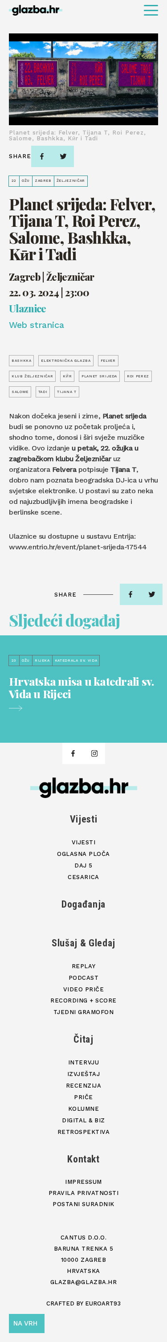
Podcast (84, 977)
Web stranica (36, 324)
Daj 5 (83, 865)
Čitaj (83, 1039)
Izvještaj (83, 1074)
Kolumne (83, 1108)
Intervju (83, 1062)
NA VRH (25, 1323)
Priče (83, 1097)
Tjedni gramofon (83, 1012)
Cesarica (83, 877)
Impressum (83, 1181)
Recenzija (84, 1085)
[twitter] (63, 156)
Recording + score (83, 1000)
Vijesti (84, 819)
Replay (83, 966)
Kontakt (83, 1159)
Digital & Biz (83, 1120)
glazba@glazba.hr (83, 1282)
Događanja (83, 904)
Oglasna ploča (83, 854)
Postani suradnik (83, 1204)
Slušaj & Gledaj (83, 943)
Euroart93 (103, 1303)
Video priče (83, 989)
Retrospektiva (83, 1132)
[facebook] (42, 156)
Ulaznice (27, 309)
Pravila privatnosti (84, 1193)
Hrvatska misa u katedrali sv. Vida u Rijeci (81, 688)
